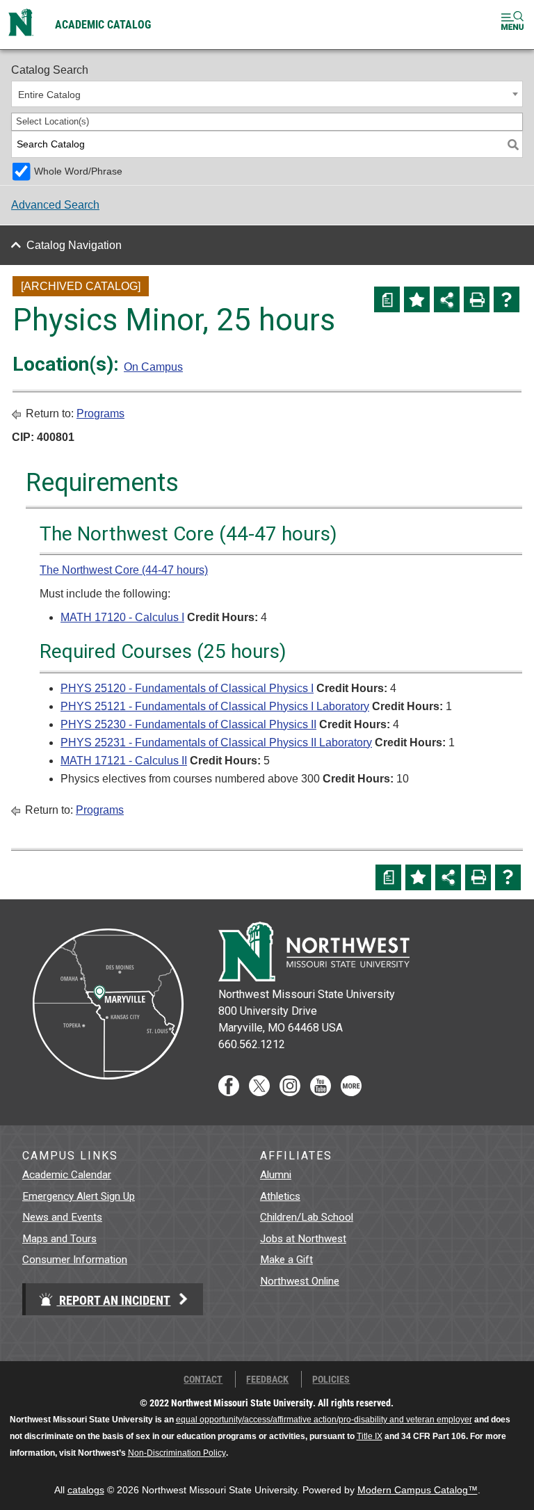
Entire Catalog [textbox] (49, 94)
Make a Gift (286, 1259)
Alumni (275, 1174)
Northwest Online (299, 1281)
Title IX (369, 1436)
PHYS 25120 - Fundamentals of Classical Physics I (187, 688)
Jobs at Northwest (303, 1238)
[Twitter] (259, 1092)
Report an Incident (113, 1300)
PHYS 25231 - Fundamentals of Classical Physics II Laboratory (216, 742)
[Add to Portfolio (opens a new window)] (417, 299)
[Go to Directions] (107, 1092)
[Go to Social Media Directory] (351, 1092)
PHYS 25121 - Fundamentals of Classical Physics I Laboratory (214, 706)
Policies (331, 1379)
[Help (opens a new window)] (506, 299)
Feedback (267, 1379)
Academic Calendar (66, 1174)
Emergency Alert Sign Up (78, 1196)
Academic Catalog (103, 24)
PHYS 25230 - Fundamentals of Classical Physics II (188, 724)
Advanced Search (55, 205)
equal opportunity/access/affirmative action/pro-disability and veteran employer (324, 1419)
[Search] (513, 144)
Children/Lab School (306, 1217)
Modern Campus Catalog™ (417, 1490)
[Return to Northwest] (20, 24)
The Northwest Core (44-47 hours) (124, 570)
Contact (203, 1379)
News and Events (62, 1217)
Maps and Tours (59, 1238)
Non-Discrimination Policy (177, 1453)
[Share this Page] (447, 299)
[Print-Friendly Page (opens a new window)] (477, 299)
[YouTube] (320, 1092)
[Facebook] (228, 1092)
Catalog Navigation (74, 245)
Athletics (280, 1196)
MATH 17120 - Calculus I (122, 617)
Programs (100, 413)
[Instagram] (290, 1092)
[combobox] (267, 94)
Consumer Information (74, 1259)
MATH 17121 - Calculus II (123, 760)
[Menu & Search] (512, 23)
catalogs (85, 1490)
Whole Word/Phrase (78, 171)
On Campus (153, 367)
